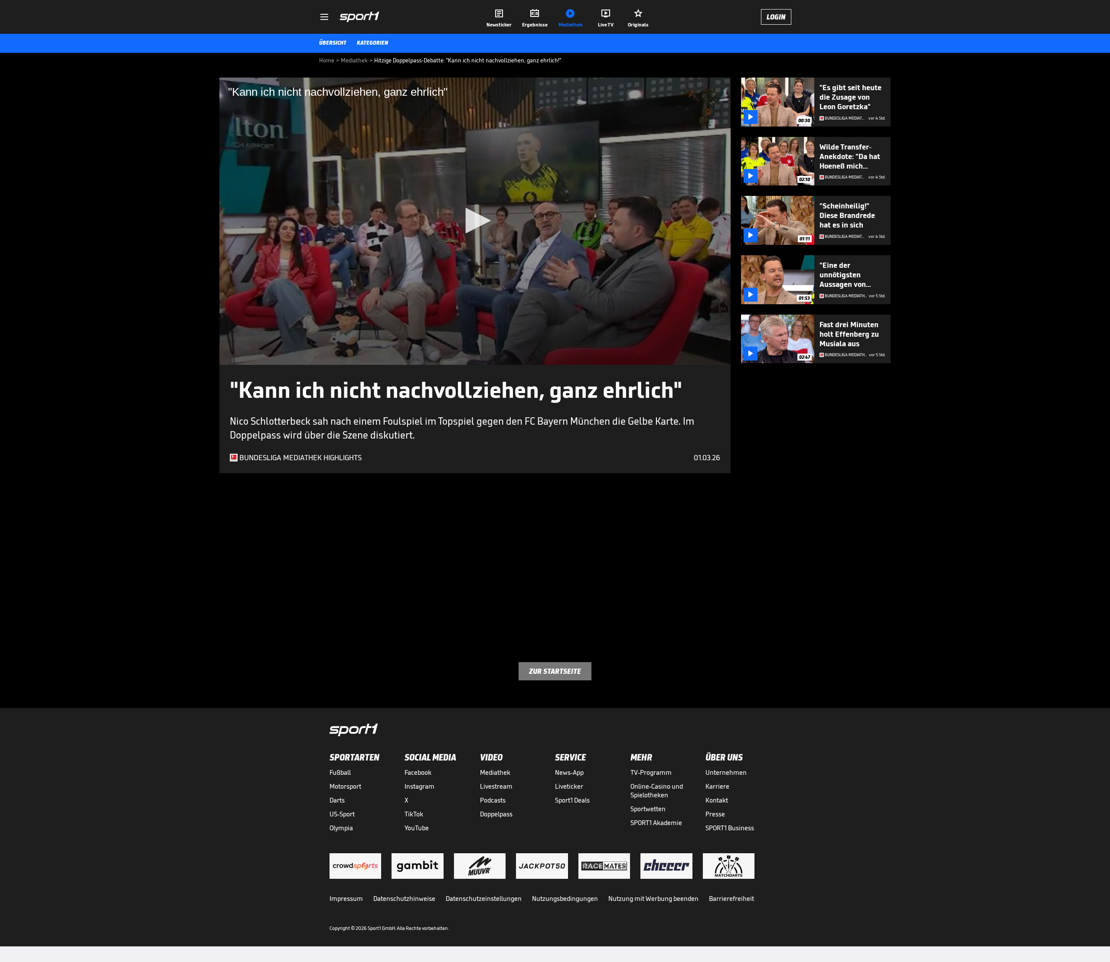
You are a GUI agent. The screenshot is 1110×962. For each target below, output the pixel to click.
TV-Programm (651, 772)
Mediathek (495, 772)
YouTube (417, 828)
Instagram (419, 786)
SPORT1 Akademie (656, 823)
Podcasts (493, 800)
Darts (337, 800)
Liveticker (569, 786)
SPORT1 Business (729, 828)
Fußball (340, 772)
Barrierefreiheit (731, 898)
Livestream (496, 786)
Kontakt (716, 800)
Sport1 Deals (572, 800)
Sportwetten (648, 809)
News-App (569, 772)
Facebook (418, 772)
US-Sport (342, 814)
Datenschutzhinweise (404, 898)
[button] (475, 221)
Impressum (346, 898)
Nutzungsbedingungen (565, 898)
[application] (475, 221)
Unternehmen (726, 772)
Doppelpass (496, 814)
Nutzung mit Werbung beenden (653, 898)
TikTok (414, 814)
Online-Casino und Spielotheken (656, 790)
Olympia (341, 828)
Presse (715, 814)
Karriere (717, 786)
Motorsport (345, 786)
